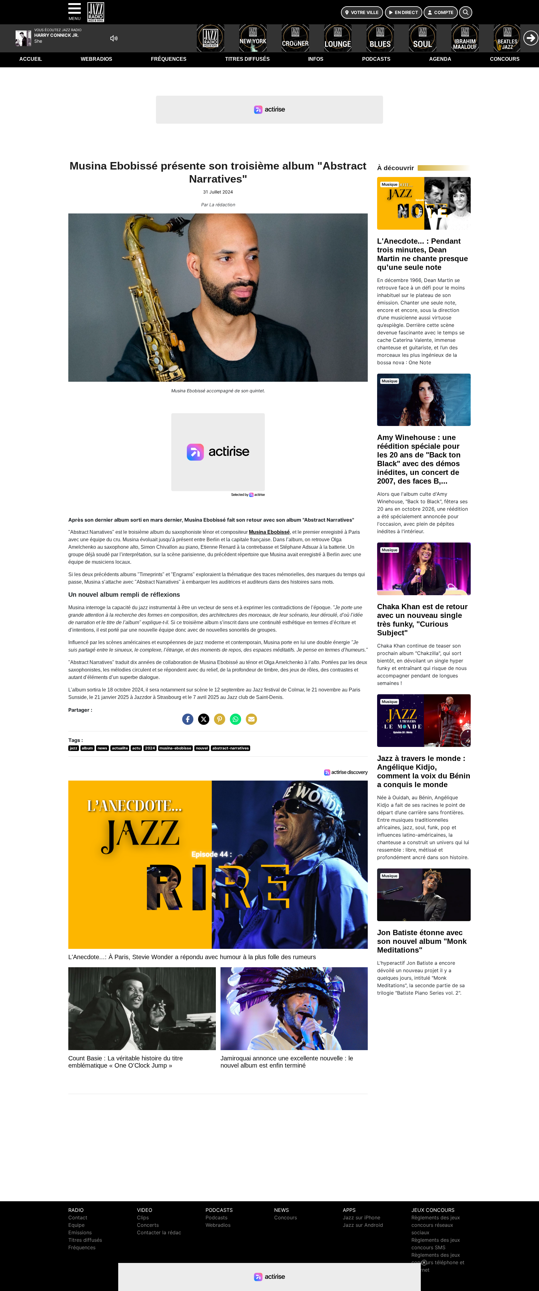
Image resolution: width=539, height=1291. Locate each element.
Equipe (76, 1225)
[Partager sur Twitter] (202, 722)
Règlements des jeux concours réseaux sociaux (435, 1225)
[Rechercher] (465, 12)
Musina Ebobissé (269, 532)
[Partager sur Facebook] (186, 722)
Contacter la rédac (159, 1232)
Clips (143, 1217)
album (87, 748)
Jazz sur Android (363, 1225)
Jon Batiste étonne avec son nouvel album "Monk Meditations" (422, 941)
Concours (505, 59)
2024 (150, 748)
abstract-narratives (230, 748)
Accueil (30, 59)
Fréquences (169, 59)
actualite (120, 748)
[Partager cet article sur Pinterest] (218, 722)
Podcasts (376, 59)
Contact (77, 1217)
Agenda (440, 59)
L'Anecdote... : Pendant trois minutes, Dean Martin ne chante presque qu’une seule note (422, 254)
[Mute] (114, 38)
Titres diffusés (247, 59)
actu (136, 748)
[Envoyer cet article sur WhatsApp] (234, 722)
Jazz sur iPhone (361, 1217)
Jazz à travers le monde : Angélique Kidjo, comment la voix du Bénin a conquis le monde (423, 771)
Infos (315, 59)
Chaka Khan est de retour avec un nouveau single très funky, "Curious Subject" (422, 619)
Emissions (80, 1232)
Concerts (148, 1225)
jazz (73, 748)
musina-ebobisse (175, 748)
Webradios (96, 59)
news (102, 748)
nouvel (202, 748)
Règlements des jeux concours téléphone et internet (437, 1262)
